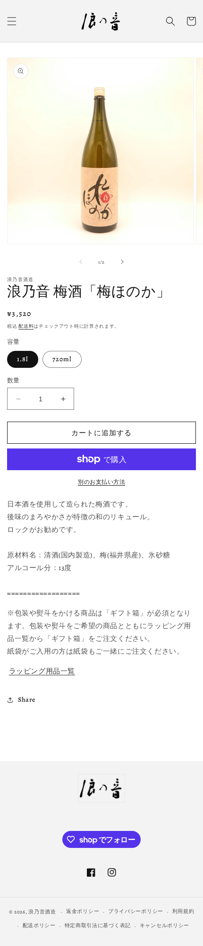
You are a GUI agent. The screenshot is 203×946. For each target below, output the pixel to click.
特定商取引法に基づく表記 (98, 925)
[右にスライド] (122, 261)
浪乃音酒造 (42, 911)
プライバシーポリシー (135, 911)
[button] (11, 21)
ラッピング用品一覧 (42, 671)
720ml (62, 359)
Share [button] (26, 699)
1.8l (22, 359)
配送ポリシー (39, 925)
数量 (13, 380)
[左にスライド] (80, 261)
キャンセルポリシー (164, 925)
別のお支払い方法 (101, 482)
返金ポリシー (82, 911)
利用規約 (183, 911)
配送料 (26, 326)
